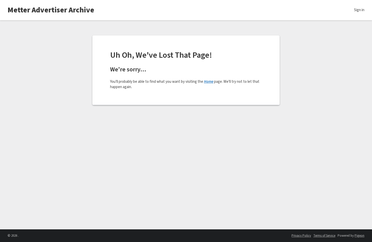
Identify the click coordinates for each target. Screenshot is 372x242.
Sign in (359, 10)
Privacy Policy (301, 235)
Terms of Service (324, 235)
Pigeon (359, 235)
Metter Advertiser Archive (51, 10)
